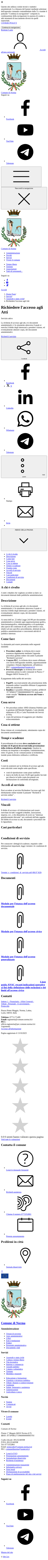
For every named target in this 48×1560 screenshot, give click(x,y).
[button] (13, 253)
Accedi (4, 290)
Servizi (9, 296)
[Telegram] (7, 285)
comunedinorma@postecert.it (23, 667)
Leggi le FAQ (11, 1453)
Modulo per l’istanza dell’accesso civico (21, 931)
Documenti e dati (13, 1348)
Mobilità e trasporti (13, 1374)
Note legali (10, 1469)
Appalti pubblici (12, 1367)
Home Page (11, 294)
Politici (9, 1343)
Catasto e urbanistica (14, 1369)
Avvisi (8, 1407)
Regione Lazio (7, 30)
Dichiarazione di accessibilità (18, 1472)
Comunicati (10, 1404)
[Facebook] (7, 280)
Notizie (9, 1402)
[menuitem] (9, 386)
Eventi (8, 1419)
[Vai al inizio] (2, 1272)
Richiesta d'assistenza (14, 1460)
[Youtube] (7, 283)
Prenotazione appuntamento (17, 1456)
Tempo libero (11, 264)
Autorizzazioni (12, 1390)
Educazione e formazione (16, 1378)
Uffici (8, 1338)
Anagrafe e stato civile (15, 299)
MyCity (6, 1557)
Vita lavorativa (12, 1362)
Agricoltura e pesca (14, 1392)
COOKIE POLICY (9, 23)
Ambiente (10, 1385)
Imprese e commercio (14, 1364)
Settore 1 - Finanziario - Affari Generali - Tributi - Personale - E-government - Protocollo (17, 1003)
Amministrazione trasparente (17, 1465)
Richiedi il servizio (8, 336)
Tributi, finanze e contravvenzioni (19, 1383)
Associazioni (11, 269)
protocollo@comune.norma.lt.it (19, 1447)
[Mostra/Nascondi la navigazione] (21, 177)
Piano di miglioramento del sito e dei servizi (23, 1474)
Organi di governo (13, 1334)
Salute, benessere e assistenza (18, 1387)
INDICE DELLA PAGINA (24, 530)
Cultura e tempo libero (15, 1360)
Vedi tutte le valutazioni (10, 1139)
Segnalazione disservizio (16, 1458)
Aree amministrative (14, 1336)
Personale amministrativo (16, 1345)
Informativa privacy (14, 1467)
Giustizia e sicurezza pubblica (18, 1380)
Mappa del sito (7, 1552)
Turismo (9, 267)
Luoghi (9, 1416)
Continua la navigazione (11, 28)
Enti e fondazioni (13, 1341)
